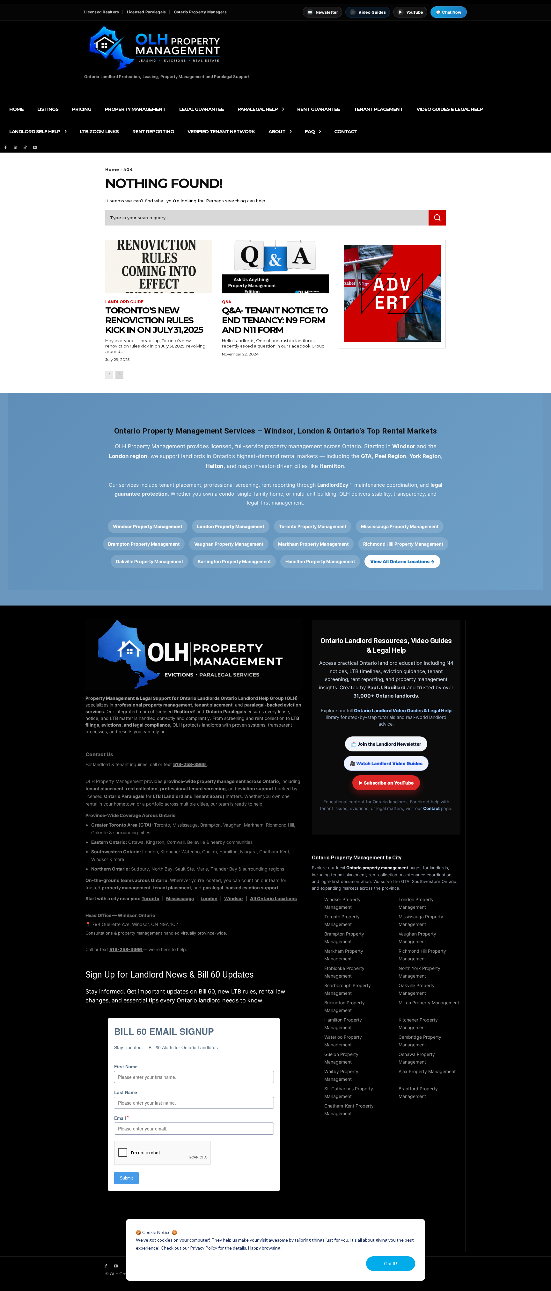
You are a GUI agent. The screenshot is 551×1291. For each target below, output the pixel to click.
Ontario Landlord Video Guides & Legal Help (403, 711)
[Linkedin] (15, 147)
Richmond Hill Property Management (403, 544)
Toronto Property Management (312, 526)
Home (112, 169)
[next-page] (119, 375)
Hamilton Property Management (320, 561)
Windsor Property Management (147, 526)
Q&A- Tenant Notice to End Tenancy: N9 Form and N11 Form (275, 320)
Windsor (233, 898)
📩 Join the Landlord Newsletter (386, 744)
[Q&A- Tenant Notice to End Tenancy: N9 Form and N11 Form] (275, 266)
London (209, 898)
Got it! (390, 1263)
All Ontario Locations (273, 898)
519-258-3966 (190, 764)
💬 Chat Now (448, 12)
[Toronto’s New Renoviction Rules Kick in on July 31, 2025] (158, 266)
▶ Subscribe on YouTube (386, 782)
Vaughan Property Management (228, 544)
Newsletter (323, 12)
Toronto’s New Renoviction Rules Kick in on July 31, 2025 (154, 320)
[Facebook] (5, 147)
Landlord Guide (124, 302)
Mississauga (180, 898)
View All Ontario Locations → (402, 561)
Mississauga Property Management (399, 526)
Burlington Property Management (234, 561)
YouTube (411, 12)
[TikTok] (25, 147)
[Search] (437, 218)
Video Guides (368, 12)
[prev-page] (109, 375)
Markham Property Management (313, 544)
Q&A (226, 302)
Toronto (150, 898)
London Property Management (230, 526)
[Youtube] (35, 147)
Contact (431, 808)
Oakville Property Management (149, 561)
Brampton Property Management (144, 544)
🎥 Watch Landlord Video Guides (386, 763)
